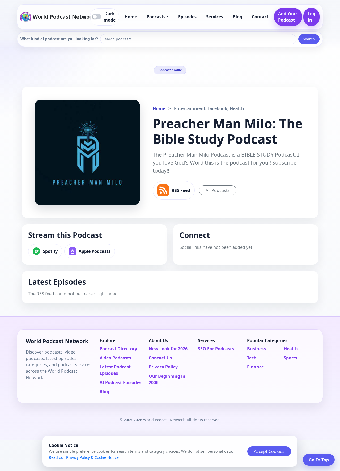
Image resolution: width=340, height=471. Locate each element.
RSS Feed (181, 190)
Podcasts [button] (156, 17)
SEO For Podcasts (216, 349)
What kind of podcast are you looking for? (59, 38)
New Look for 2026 (168, 349)
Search (309, 38)
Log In (311, 17)
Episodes (187, 17)
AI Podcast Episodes (120, 382)
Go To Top (319, 460)
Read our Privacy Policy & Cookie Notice (84, 457)
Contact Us (160, 358)
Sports (290, 358)
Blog (237, 17)
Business (256, 349)
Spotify (50, 251)
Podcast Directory (118, 349)
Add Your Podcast (287, 17)
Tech (252, 358)
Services (214, 17)
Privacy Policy (163, 367)
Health (291, 349)
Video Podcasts (115, 358)
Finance (255, 367)
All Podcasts (218, 190)
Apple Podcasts (94, 251)
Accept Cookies (269, 451)
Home (131, 17)
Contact (260, 17)
